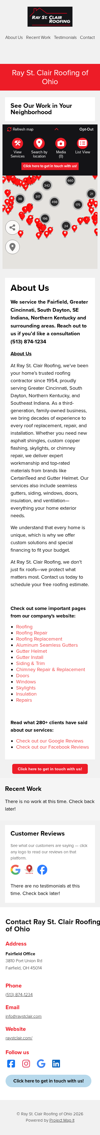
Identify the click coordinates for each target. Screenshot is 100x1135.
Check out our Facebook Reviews (52, 747)
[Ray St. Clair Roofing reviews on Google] (16, 870)
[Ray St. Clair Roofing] (50, 16)
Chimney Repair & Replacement (50, 669)
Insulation (26, 694)
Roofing (24, 627)
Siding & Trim (30, 663)
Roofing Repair (32, 633)
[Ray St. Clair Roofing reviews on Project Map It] (29, 870)
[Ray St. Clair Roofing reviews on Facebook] (42, 870)
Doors (22, 675)
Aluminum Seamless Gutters (47, 645)
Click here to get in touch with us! (50, 769)
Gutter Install (29, 657)
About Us (14, 37)
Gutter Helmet (31, 651)
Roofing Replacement (39, 639)
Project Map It (61, 1120)
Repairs (24, 700)
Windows (26, 682)
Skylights (26, 688)
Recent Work (38, 37)
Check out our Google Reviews (49, 741)
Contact (87, 37)
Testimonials (65, 37)
